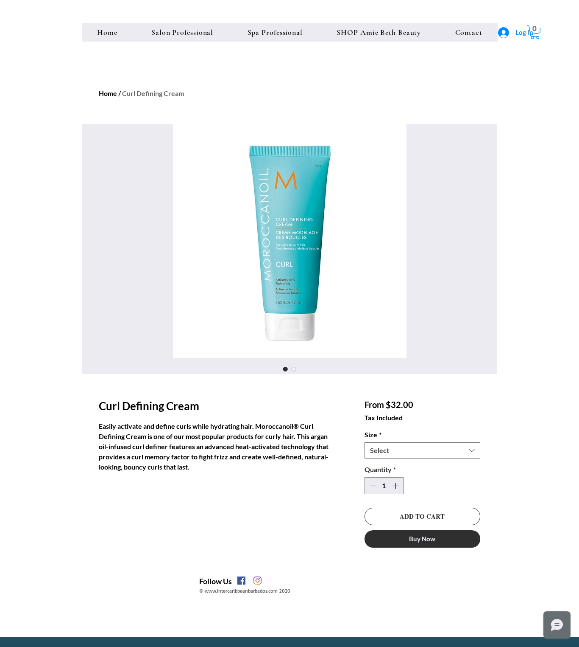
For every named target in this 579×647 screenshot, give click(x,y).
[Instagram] (257, 581)
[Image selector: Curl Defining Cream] (285, 369)
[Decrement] (372, 486)
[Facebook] (241, 581)
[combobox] (422, 450)
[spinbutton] (384, 486)
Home (108, 93)
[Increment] (396, 486)
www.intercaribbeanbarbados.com (241, 591)
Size (373, 434)
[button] (535, 32)
